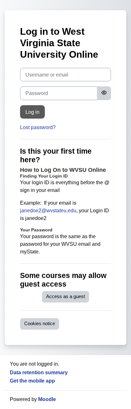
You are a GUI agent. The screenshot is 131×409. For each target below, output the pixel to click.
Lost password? (38, 127)
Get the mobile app (32, 380)
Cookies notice (39, 323)
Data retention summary (39, 372)
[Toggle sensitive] (104, 93)
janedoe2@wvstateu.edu (48, 210)
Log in (32, 112)
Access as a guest (65, 296)
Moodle (47, 399)
